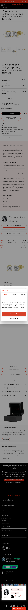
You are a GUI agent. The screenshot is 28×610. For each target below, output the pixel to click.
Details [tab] (14, 294)
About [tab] (23, 294)
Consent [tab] (5, 294)
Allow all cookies (14, 313)
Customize (13, 318)
